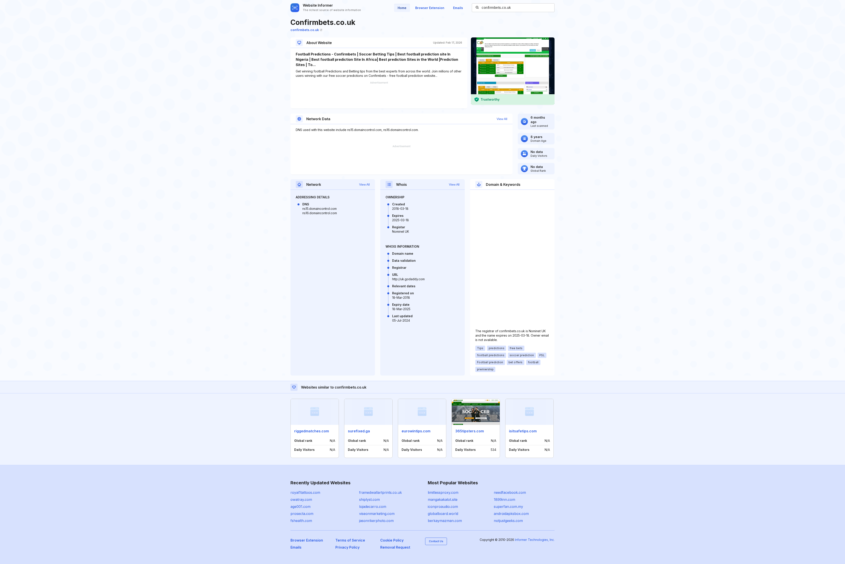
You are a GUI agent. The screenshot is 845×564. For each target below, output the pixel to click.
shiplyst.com (369, 499)
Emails (458, 8)
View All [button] (502, 119)
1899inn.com (504, 499)
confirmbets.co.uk (304, 30)
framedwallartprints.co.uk (380, 492)
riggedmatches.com (311, 431)
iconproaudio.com (443, 506)
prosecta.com (301, 513)
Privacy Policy (347, 547)
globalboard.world (443, 513)
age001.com (300, 506)
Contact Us (436, 541)
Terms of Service (350, 540)
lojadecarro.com (372, 506)
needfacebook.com (510, 492)
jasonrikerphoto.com (376, 520)
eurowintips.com (416, 431)
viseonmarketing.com (377, 513)
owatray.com (301, 499)
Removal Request (395, 547)
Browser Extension (429, 8)
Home (402, 8)
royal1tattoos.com (305, 492)
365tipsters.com (469, 431)
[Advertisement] (379, 95)
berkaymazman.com (445, 520)
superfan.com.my (508, 506)
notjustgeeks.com (508, 520)
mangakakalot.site (442, 499)
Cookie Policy (392, 540)
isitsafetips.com (523, 431)
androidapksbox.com (511, 513)
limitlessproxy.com (443, 492)
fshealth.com (301, 520)
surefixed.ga (359, 431)
